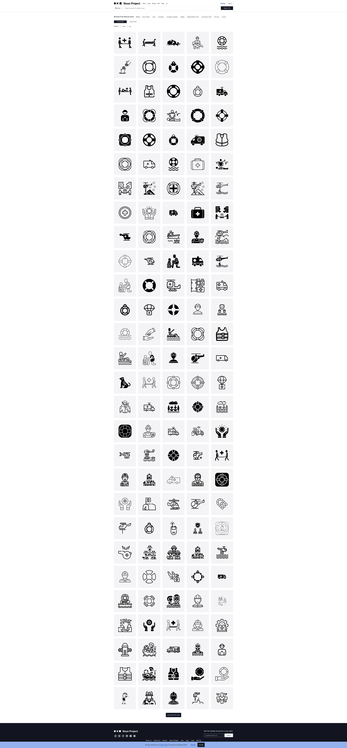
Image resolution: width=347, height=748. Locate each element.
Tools (162, 3)
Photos (154, 3)
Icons (149, 3)
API (159, 3)
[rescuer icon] (125, 407)
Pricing (223, 3)
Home (144, 3)
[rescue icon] (125, 43)
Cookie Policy (164, 745)
